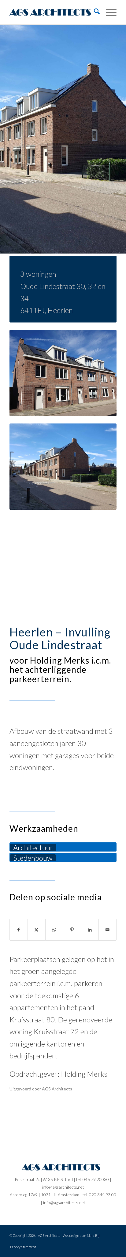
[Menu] (108, 12)
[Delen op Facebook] (19, 930)
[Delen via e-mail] (107, 930)
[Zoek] (94, 12)
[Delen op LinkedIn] (89, 930)
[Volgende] (112, 139)
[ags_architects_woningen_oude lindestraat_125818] (63, 373)
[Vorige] (14, 139)
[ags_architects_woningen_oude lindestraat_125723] (63, 466)
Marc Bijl (93, 1235)
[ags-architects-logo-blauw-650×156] (52, 12)
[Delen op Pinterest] (72, 930)
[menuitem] (94, 12)
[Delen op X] (36, 930)
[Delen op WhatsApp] (54, 930)
